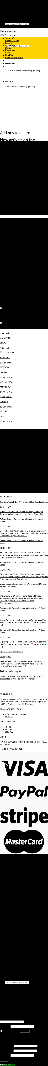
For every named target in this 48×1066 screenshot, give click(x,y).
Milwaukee (10, 46)
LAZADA (9, 729)
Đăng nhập (25, 1031)
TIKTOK (8, 727)
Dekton (8, 48)
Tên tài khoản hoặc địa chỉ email (15, 1019)
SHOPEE (9, 732)
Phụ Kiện (9, 55)
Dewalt (8, 43)
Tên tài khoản (6, 1046)
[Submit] (6, 985)
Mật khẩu (5, 1026)
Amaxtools (10, 50)
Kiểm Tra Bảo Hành (14, 58)
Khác (7, 53)
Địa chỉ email (6, 1051)
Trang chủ (9, 38)
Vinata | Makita (12, 41)
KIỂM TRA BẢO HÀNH (15, 714)
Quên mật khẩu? (7, 1036)
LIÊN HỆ (9, 717)
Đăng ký (4, 1060)
